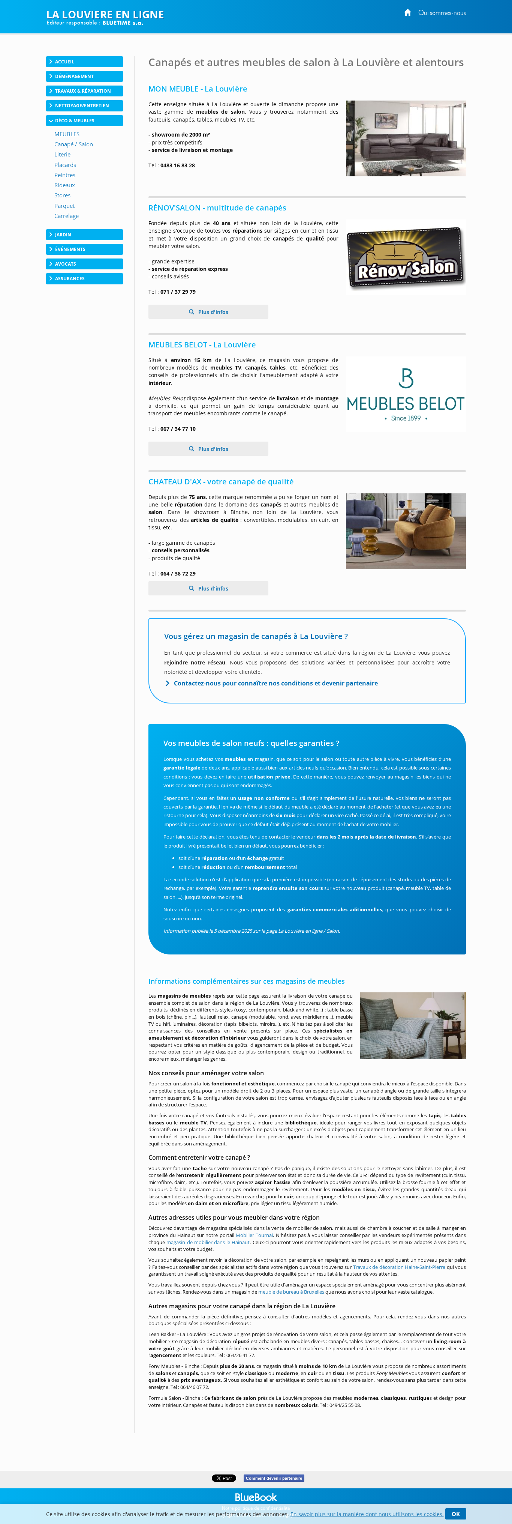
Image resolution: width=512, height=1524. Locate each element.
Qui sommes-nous (442, 13)
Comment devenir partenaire (274, 1478)
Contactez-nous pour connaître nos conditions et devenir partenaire (276, 683)
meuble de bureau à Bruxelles (291, 1291)
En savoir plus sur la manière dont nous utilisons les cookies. (367, 1514)
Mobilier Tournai (254, 1235)
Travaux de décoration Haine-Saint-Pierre (399, 1267)
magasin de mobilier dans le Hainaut (208, 1242)
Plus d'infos (212, 312)
